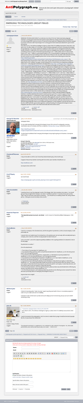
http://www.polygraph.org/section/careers (32, 92)
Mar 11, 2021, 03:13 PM (25, 288)
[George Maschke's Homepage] (7, 144)
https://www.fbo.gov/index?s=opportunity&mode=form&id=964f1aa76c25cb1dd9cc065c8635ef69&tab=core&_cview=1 (44, 129)
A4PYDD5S (28, 148)
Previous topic (67, 27)
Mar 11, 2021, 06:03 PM (25, 305)
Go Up (7, 331)
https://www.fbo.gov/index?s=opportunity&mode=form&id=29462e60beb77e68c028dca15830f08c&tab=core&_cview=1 (44, 58)
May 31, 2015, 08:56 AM (27, 118)
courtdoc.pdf (25, 277)
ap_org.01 (36, 144)
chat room (37, 142)
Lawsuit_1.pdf (36, 107)
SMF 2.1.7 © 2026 (7, 401)
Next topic (74, 27)
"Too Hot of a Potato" (35, 149)
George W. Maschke (13, 119)
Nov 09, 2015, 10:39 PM (27, 189)
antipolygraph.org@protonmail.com (32, 146)
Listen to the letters (17, 377)
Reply (71, 31)
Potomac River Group (53, 126)
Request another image (27, 377)
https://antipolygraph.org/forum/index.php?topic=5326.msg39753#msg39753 (41, 180)
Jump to (56, 337)
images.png (25, 201)
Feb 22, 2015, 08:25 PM (27, 35)
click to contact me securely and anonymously (35, 145)
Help (65, 401)
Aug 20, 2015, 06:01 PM (25, 154)
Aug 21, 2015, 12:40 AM (25, 174)
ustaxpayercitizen (12, 35)
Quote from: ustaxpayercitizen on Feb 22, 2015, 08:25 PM (35, 308)
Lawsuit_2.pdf (26, 107)
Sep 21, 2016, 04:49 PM (27, 228)
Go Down (8, 31)
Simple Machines (15, 401)
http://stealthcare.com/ (27, 162)
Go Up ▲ (77, 401)
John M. (9, 306)
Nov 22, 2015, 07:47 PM (25, 212)
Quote (74, 113)
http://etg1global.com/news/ (35, 82)
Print (75, 31)
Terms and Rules (70, 401)
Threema (23, 148)
